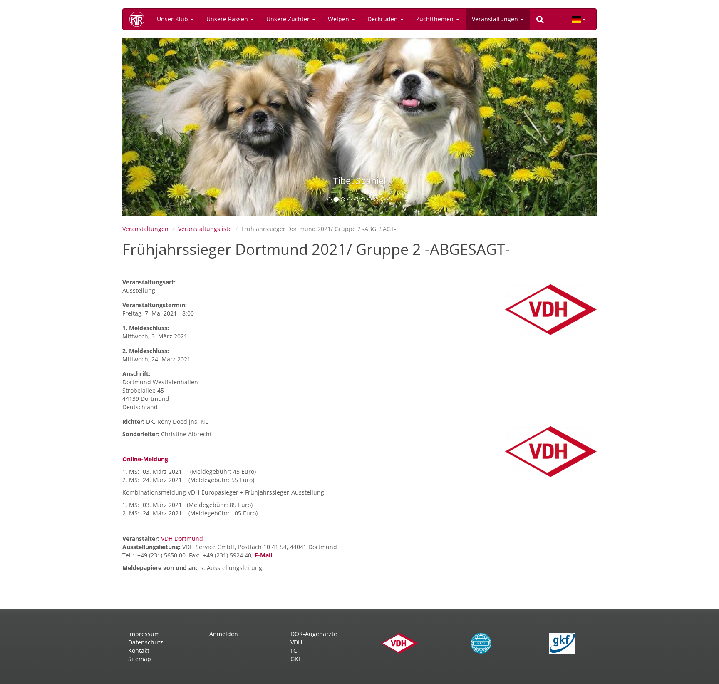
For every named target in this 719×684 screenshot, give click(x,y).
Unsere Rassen (228, 19)
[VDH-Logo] (551, 309)
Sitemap (139, 659)
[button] (157, 127)
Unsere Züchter (288, 19)
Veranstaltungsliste (205, 229)
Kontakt (138, 650)
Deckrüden (383, 19)
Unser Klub (173, 19)
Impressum (144, 634)
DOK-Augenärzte (313, 634)
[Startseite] (140, 19)
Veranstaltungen (496, 19)
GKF (295, 659)
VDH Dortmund (182, 538)
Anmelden (223, 634)
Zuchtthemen (435, 19)
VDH (296, 642)
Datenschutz (145, 642)
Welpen (339, 19)
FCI (294, 650)
